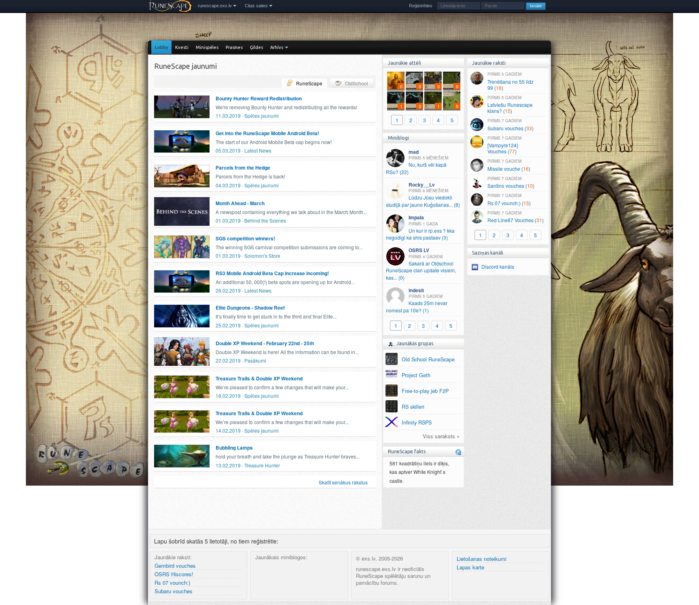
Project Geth (416, 375)
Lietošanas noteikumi (481, 559)
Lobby (161, 47)
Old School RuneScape (428, 359)
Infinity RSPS (417, 422)
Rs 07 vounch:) (172, 583)
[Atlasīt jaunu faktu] (458, 452)
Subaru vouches (174, 591)
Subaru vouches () (510, 125)
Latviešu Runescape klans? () (510, 105)
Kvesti (182, 47)
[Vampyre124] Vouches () (504, 145)
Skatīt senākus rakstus (343, 482)
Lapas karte (470, 567)
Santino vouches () (510, 182)
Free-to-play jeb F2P (425, 391)
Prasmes (234, 47)
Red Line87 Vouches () (515, 217)
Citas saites (256, 5)
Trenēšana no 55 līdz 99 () (510, 81)
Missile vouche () (508, 165)
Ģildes (256, 47)
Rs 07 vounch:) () (509, 199)
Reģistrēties (420, 5)
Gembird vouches (175, 566)
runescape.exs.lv (215, 5)
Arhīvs (276, 47)
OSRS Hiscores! (174, 574)
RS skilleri (413, 406)
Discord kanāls (497, 266)
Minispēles (207, 47)
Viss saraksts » (441, 436)
